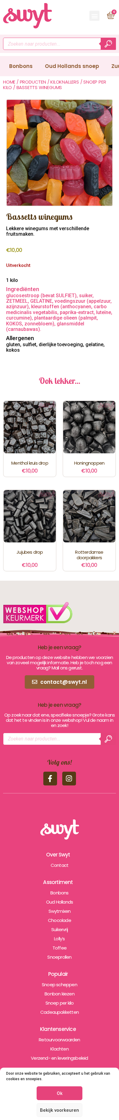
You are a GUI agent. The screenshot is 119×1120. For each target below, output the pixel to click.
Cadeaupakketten (59, 1012)
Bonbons (21, 66)
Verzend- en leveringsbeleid (59, 1058)
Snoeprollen (59, 957)
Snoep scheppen (59, 984)
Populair (58, 974)
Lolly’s (59, 938)
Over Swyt (58, 855)
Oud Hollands (59, 902)
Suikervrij (59, 929)
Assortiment (58, 882)
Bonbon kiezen (59, 994)
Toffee (59, 948)
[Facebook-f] (50, 778)
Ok (60, 1093)
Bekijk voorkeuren (59, 1110)
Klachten (59, 1049)
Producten (33, 82)
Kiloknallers (64, 82)
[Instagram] (69, 778)
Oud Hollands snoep (72, 66)
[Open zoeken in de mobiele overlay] (59, 44)
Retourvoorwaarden (59, 1039)
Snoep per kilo (59, 1003)
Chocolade (59, 920)
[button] (94, 16)
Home (9, 82)
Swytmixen (60, 911)
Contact (59, 865)
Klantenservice (58, 1029)
